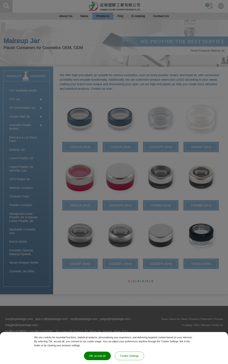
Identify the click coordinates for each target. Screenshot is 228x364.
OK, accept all (97, 355)
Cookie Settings (129, 355)
